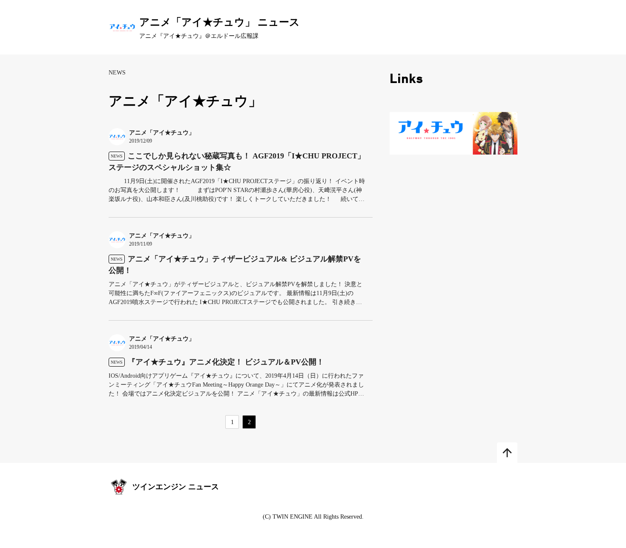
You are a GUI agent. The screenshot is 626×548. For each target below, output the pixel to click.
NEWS (117, 72)
